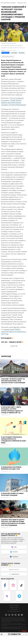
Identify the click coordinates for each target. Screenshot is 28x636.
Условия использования (14, 605)
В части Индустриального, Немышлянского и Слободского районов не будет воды (13, 440)
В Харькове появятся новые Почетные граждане (12, 494)
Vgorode (16, 327)
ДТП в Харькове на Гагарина (8, 2)
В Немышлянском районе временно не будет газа (11, 468)
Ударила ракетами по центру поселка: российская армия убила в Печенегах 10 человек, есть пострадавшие (13, 522)
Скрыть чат (14, 346)
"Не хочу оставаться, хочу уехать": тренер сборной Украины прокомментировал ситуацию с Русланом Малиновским (13, 101)
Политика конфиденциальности (14, 611)
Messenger (15, 556)
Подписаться (15, 574)
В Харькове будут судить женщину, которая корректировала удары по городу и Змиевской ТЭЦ (12, 410)
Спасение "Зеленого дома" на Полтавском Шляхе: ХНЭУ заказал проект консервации (13, 381)
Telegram (15, 552)
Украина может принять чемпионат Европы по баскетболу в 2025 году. (13, 331)
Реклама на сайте (14, 609)
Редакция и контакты (14, 607)
